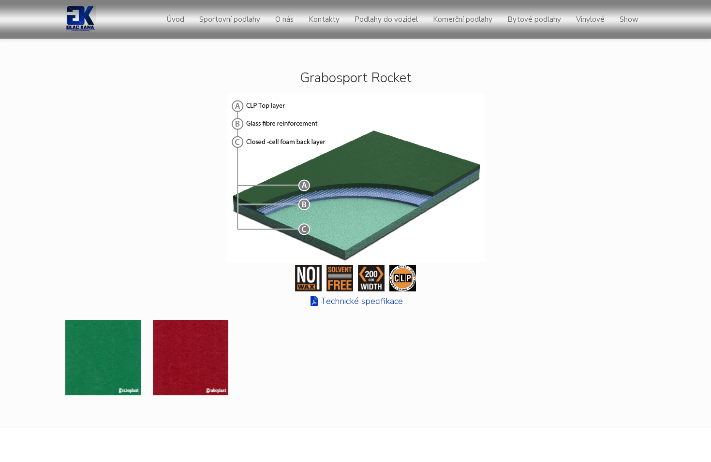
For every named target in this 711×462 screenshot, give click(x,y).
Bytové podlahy (534, 19)
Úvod (175, 19)
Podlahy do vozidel (386, 19)
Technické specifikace (361, 301)
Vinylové (590, 19)
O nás (284, 19)
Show (629, 19)
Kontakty (324, 19)
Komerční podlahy (462, 19)
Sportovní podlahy (229, 19)
